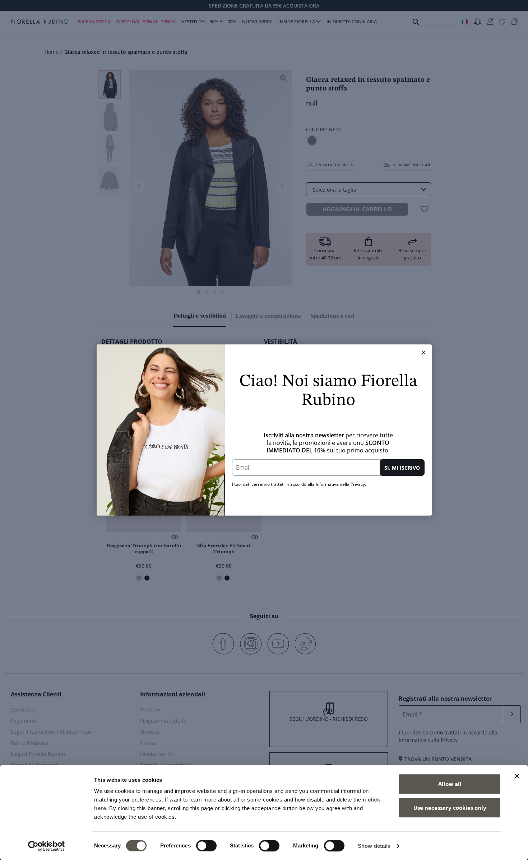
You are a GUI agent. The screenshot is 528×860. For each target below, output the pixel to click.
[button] (423, 353)
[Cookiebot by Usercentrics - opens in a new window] (46, 846)
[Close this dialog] (423, 353)
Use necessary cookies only (449, 807)
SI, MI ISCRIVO (402, 467)
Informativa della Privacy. (341, 484)
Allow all (450, 784)
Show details (374, 846)
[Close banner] (516, 776)
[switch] (206, 845)
